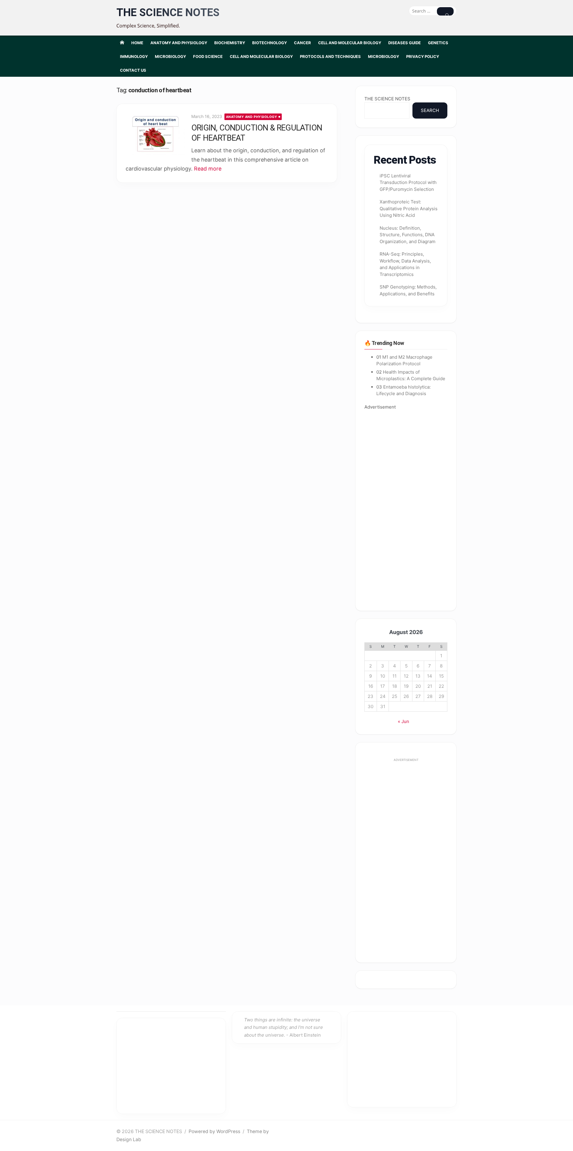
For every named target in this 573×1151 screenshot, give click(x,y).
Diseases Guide (404, 42)
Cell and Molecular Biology (349, 42)
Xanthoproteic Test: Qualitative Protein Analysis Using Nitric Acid (409, 208)
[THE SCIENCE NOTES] (122, 42)
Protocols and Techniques (330, 56)
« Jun (403, 721)
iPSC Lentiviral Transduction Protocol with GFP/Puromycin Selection (408, 182)
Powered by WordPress (214, 1131)
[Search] (445, 11)
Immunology (134, 56)
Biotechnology (269, 42)
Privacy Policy (422, 56)
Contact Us (133, 70)
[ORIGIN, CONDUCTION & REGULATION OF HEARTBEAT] (155, 134)
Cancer (302, 42)
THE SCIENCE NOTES (167, 12)
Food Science (208, 56)
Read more (207, 168)
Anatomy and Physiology (178, 42)
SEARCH (430, 110)
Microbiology (170, 56)
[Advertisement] (405, 506)
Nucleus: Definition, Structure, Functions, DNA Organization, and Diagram (407, 234)
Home (137, 42)
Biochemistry (229, 42)
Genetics (438, 42)
